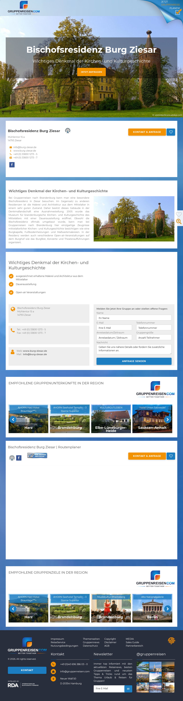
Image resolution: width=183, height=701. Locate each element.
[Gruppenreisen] (24, 7)
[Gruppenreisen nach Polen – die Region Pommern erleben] (158, 687)
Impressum (57, 639)
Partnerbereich (134, 645)
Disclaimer (110, 642)
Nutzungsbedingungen (64, 645)
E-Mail (100, 322)
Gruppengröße (144, 332)
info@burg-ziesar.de (35, 354)
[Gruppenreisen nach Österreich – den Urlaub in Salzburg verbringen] (146, 666)
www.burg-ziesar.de (24, 150)
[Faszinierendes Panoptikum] (146, 677)
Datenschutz (90, 645)
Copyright (110, 639)
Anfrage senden (134, 361)
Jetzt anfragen (91, 72)
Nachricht (102, 342)
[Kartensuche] (179, 223)
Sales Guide (132, 642)
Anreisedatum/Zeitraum (110, 332)
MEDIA (130, 639)
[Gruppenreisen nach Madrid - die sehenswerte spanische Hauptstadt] (146, 687)
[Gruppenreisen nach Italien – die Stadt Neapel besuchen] (171, 666)
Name (100, 313)
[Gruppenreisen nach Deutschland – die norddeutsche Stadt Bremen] (171, 687)
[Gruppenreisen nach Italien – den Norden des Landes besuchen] (158, 677)
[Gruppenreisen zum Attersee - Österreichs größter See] (171, 677)
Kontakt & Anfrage (147, 132)
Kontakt (27, 670)
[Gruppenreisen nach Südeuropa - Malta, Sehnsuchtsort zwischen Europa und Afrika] (158, 666)
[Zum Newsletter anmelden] (128, 688)
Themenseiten (91, 639)
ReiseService (58, 642)
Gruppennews (91, 642)
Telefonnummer (145, 322)
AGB (106, 645)
